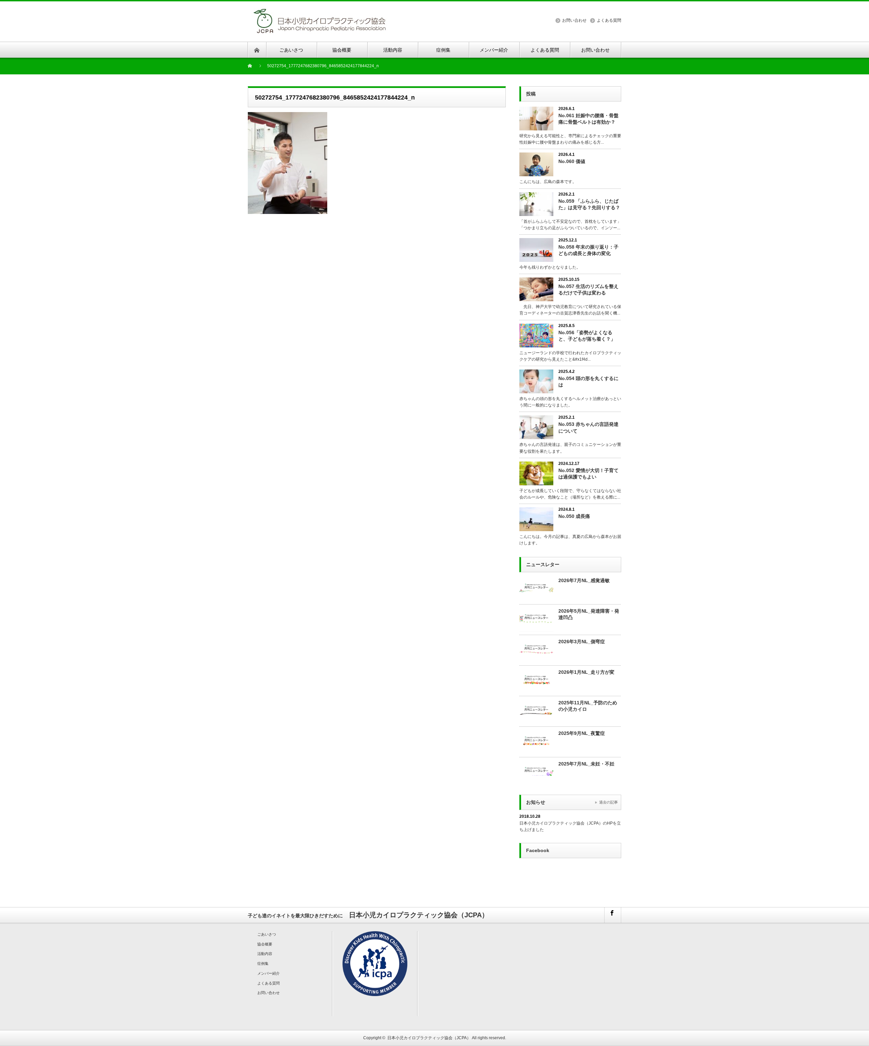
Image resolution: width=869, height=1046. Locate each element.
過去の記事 (608, 802)
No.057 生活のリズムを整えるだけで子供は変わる (588, 289)
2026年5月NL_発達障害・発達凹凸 (588, 614)
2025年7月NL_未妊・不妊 (586, 764)
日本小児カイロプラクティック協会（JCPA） (429, 1037)
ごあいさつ (266, 934)
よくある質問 (609, 20)
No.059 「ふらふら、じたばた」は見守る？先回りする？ (589, 204)
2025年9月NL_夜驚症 (581, 733)
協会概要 (264, 944)
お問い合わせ (574, 20)
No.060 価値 (571, 161)
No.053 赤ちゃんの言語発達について (588, 427)
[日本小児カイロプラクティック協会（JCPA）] (319, 10)
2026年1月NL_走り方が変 (586, 672)
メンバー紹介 (268, 973)
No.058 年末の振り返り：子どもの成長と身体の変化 (588, 250)
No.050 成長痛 (574, 516)
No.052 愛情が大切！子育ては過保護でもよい (588, 474)
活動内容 (264, 954)
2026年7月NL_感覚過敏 (584, 580)
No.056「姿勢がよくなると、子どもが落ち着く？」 (586, 336)
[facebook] (612, 915)
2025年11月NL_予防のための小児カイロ (587, 706)
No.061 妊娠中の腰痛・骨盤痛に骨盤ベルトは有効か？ (588, 119)
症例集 (263, 963)
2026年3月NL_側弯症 (581, 641)
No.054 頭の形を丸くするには (588, 381)
